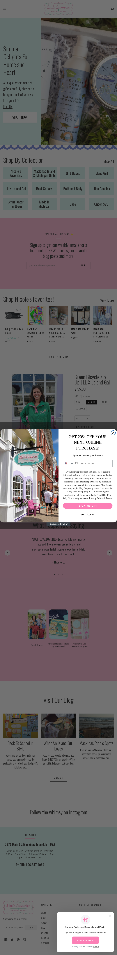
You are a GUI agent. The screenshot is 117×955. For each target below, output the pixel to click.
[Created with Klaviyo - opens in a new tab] (58, 524)
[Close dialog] (113, 433)
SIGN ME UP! (88, 505)
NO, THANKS (88, 515)
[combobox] (68, 463)
